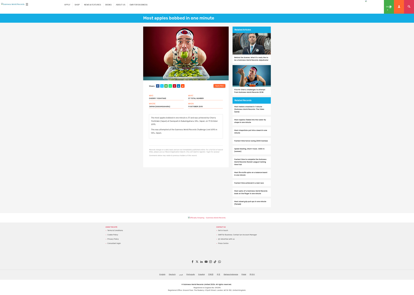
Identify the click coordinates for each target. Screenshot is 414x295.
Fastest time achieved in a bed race (249, 183)
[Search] (409, 7)
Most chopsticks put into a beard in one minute (250, 131)
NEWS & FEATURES (92, 5)
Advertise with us (227, 239)
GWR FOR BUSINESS (138, 5)
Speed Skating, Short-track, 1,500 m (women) (249, 150)
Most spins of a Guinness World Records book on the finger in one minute (250, 192)
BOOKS (108, 5)
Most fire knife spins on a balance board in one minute (250, 174)
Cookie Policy (112, 235)
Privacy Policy (113, 239)
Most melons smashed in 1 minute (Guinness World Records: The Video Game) (249, 109)
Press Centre (223, 243)
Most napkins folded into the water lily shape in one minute (250, 121)
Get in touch (223, 230)
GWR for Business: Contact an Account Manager (237, 235)
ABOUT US (120, 5)
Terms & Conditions (115, 230)
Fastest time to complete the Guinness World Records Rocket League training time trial (250, 162)
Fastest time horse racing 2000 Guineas (251, 141)
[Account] (399, 7)
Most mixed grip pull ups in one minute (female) (250, 203)
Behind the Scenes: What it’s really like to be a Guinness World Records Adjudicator (251, 59)
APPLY (67, 5)
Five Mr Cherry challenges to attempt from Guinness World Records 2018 (249, 91)
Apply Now (219, 86)
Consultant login (114, 243)
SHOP (77, 5)
